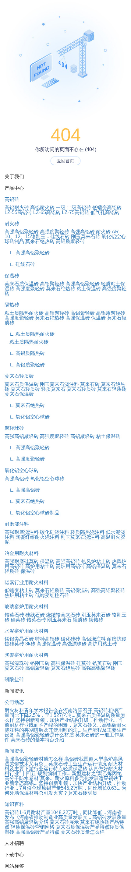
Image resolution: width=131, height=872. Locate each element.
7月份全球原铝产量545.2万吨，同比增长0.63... (69, 788)
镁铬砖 (96, 619)
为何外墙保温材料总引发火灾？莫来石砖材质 (65, 791)
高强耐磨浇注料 (22, 532)
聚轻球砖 (14, 428)
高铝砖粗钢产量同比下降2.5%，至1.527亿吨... (64, 713)
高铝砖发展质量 (109, 817)
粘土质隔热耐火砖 (24, 313)
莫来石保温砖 (19, 394)
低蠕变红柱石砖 (52, 595)
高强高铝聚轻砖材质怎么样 (34, 758)
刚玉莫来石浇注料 (59, 384)
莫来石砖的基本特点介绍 (37, 739)
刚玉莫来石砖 (85, 236)
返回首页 (65, 160)
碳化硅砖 (70, 638)
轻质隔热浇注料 (87, 532)
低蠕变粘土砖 (19, 590)
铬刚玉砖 (40, 663)
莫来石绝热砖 (40, 241)
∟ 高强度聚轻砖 (25, 458)
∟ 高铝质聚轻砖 (25, 364)
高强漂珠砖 (74, 643)
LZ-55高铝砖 (18, 212)
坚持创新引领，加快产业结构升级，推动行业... (66, 720)
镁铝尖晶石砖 (19, 638)
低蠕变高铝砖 (107, 207)
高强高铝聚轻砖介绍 (26, 822)
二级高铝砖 (79, 207)
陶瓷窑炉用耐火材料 (26, 655)
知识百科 (14, 804)
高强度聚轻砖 (54, 231)
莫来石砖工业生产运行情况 (77, 763)
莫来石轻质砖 (19, 376)
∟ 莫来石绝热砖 (25, 405)
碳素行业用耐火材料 (26, 582)
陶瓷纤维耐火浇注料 (37, 537)
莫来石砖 (90, 384)
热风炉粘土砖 (96, 561)
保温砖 (12, 275)
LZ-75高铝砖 (75, 212)
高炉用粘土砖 (40, 566)
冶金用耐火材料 (22, 553)
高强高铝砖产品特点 (37, 832)
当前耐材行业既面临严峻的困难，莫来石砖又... (64, 723)
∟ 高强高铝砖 (22, 489)
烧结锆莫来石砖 (63, 614)
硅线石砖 (60, 236)
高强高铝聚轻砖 (22, 231)
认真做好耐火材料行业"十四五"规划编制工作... (64, 771)
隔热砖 (12, 304)
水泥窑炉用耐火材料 (26, 631)
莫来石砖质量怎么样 (82, 832)
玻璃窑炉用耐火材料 (26, 606)
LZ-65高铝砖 (47, 212)
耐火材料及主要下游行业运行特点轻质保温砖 (64, 766)
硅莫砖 (18, 619)
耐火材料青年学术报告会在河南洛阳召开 (48, 710)
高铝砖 (12, 199)
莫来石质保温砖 (22, 283)
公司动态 (14, 702)
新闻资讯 (14, 751)
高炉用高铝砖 (70, 566)
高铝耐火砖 (17, 207)
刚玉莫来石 (59, 619)
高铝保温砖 (98, 566)
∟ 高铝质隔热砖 (25, 353)
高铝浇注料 (93, 638)
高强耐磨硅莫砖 (22, 561)
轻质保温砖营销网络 (33, 827)
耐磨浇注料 (17, 524)
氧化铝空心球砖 (22, 470)
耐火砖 (12, 223)
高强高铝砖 (82, 231)
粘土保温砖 (88, 288)
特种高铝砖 (47, 638)
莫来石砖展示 (64, 822)
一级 (61, 207)
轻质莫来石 (53, 389)
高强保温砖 (78, 317)
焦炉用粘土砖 (19, 595)
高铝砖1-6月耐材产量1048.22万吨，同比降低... (55, 812)
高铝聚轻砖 (52, 283)
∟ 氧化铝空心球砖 (27, 416)
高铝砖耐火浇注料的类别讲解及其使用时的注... (65, 727)
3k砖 (30, 643)
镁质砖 (80, 619)
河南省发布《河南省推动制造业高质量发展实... (63, 815)
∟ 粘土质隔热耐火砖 (30, 334)
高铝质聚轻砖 (70, 241)
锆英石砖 (14, 614)
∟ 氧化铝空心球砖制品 (32, 512)
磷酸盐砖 (14, 679)
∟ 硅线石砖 (20, 264)
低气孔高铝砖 (105, 212)
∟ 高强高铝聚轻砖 (27, 252)
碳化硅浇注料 (54, 532)
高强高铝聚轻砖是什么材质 (45, 734)
